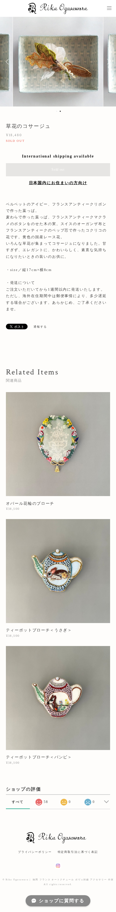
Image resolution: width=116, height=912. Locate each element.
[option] (58, 62)
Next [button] (107, 61)
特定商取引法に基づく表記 (78, 851)
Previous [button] (8, 61)
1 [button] (56, 111)
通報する (40, 326)
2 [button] (60, 111)
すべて (18, 802)
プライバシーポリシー (35, 851)
